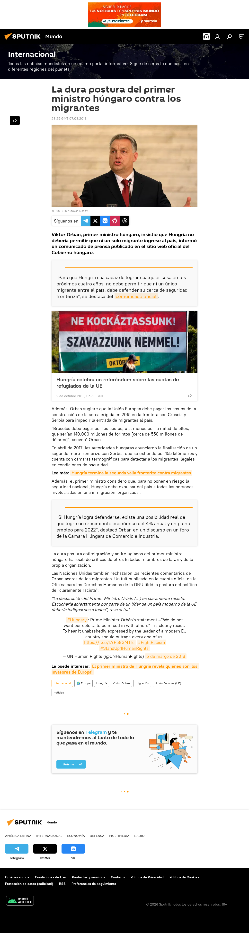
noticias (59, 692)
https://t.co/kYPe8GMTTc (109, 642)
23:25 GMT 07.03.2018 (69, 118)
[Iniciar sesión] (217, 36)
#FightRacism (151, 642)
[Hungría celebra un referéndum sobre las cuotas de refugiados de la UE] (124, 342)
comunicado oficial (136, 296)
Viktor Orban (121, 683)
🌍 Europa (83, 683)
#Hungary (77, 620)
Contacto (118, 877)
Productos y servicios (88, 877)
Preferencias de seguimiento (93, 884)
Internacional (62, 683)
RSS (62, 884)
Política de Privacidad (147, 877)
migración (142, 683)
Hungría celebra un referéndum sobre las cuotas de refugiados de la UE (117, 382)
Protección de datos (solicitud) (29, 884)
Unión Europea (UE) (168, 683)
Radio (139, 835)
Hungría (101, 683)
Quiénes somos (17, 877)
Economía (76, 835)
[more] (190, 395)
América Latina (18, 835)
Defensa (97, 835)
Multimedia (119, 835)
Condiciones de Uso (50, 877)
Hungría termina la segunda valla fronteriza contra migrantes (131, 473)
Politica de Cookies (184, 877)
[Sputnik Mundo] (23, 40)
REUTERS (61, 211)
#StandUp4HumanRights (124, 648)
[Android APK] (19, 901)
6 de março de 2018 (165, 656)
